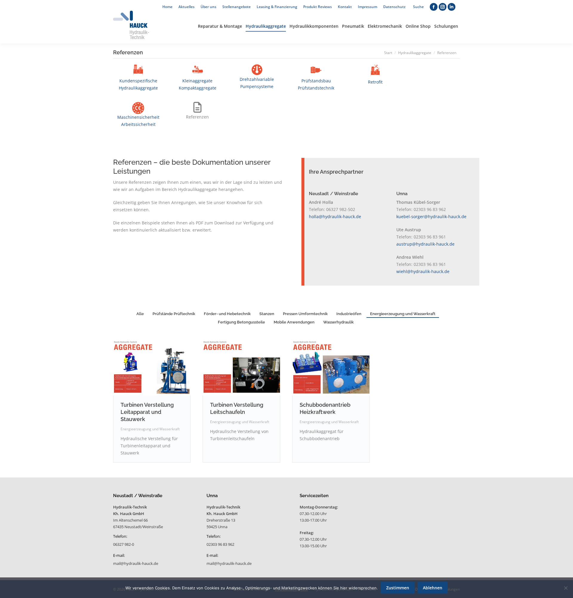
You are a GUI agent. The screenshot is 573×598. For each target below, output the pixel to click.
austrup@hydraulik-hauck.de (425, 244)
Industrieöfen (348, 314)
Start (388, 52)
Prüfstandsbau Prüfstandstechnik (316, 84)
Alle (140, 314)
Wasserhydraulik (338, 322)
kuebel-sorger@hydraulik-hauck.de (431, 216)
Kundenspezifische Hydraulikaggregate (138, 84)
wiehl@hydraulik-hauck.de (422, 271)
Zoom (143, 368)
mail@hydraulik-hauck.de (135, 563)
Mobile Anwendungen (294, 322)
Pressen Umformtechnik (305, 314)
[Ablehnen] (566, 588)
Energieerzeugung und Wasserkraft (402, 314)
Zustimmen (397, 588)
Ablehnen (432, 588)
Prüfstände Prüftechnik (174, 314)
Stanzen (266, 314)
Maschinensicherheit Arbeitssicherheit (138, 120)
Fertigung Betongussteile (241, 322)
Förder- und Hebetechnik (227, 314)
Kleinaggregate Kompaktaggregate (197, 84)
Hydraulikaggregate (414, 52)
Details (160, 368)
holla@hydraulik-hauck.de (335, 216)
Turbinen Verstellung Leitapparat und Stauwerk (147, 412)
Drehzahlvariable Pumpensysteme (257, 82)
